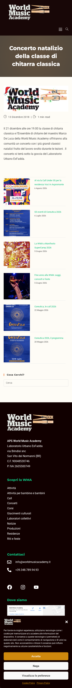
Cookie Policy (28, 683)
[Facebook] (12, 587)
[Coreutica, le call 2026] (17, 318)
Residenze (13, 533)
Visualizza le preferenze (36, 675)
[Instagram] (25, 587)
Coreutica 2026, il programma (48, 338)
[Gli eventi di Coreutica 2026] (17, 223)
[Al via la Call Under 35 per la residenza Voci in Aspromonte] (17, 191)
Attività (11, 488)
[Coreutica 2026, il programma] (17, 349)
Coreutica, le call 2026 (45, 306)
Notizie (11, 523)
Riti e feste (13, 538)
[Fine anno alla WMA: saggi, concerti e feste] (17, 286)
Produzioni (13, 528)
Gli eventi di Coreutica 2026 (47, 212)
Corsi (10, 508)
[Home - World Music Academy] (36, 13)
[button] (66, 622)
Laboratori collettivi (19, 518)
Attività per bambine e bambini (26, 493)
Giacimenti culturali (19, 513)
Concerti (12, 503)
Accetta (36, 656)
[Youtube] (39, 587)
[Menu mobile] (60, 28)
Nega (36, 666)
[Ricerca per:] (66, 29)
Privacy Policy (43, 683)
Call (9, 498)
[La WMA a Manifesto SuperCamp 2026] (17, 255)
